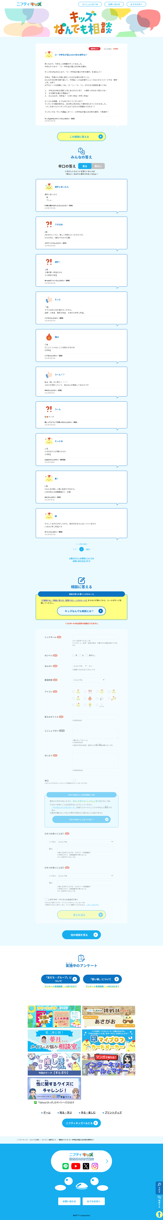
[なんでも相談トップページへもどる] (81, 22)
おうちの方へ (136, 4)
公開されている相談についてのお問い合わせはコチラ (81, 559)
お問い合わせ (114, 4)
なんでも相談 (34, 1140)
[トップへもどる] (159, 1214)
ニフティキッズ (22, 1140)
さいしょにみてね (90, 4)
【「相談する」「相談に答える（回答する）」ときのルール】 (64, 600)
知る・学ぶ (66, 1112)
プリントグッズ (113, 1112)
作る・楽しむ (88, 1112)
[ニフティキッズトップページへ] (29, 4)
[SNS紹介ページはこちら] (81, 1161)
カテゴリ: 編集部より (49, 1140)
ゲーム (47, 1112)
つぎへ (87, 549)
